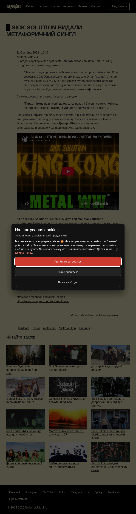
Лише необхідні (68, 282)
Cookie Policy (23, 253)
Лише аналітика (68, 272)
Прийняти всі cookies (68, 261)
